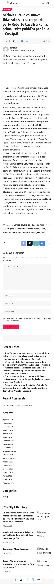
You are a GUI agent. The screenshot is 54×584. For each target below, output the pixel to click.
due (37, 225)
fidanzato (44, 225)
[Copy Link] (18, 41)
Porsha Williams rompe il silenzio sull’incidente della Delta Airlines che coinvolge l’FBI (18, 535)
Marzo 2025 (7, 479)
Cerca (46, 338)
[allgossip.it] (13, 3)
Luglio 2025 (7, 465)
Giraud (6, 229)
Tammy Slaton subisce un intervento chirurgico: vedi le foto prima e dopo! (18, 564)
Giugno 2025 (8, 469)
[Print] (22, 41)
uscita (44, 232)
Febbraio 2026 (9, 441)
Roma (33, 232)
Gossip (7, 9)
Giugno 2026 (8, 427)
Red (19, 232)
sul (38, 232)
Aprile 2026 (7, 434)
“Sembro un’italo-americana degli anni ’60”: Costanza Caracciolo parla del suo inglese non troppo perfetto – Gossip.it (24, 370)
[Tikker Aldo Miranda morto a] (44, 551)
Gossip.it (21, 229)
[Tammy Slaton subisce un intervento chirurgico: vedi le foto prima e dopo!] (44, 564)
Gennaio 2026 (8, 444)
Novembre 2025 (9, 451)
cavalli (24, 225)
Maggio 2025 (8, 472)
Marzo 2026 (7, 437)
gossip (13, 229)
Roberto (26, 232)
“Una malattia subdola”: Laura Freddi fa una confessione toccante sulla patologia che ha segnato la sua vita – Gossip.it (27, 379)
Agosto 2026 (8, 420)
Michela (29, 229)
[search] (43, 3)
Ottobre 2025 (8, 455)
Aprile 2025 (7, 476)
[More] (27, 41)
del (33, 225)
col (29, 225)
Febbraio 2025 (8, 483)
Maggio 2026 (8, 430)
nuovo (36, 229)
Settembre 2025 (9, 458)
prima (5, 232)
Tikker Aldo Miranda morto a (16, 549)
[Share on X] (14, 41)
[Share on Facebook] (9, 41)
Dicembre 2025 (9, 448)
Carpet (17, 225)
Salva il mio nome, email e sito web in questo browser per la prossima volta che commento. (28, 319)
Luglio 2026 (7, 423)
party (42, 229)
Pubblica (13, 232)
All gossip (13, 48)
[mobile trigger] (5, 3)
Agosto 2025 (8, 462)
